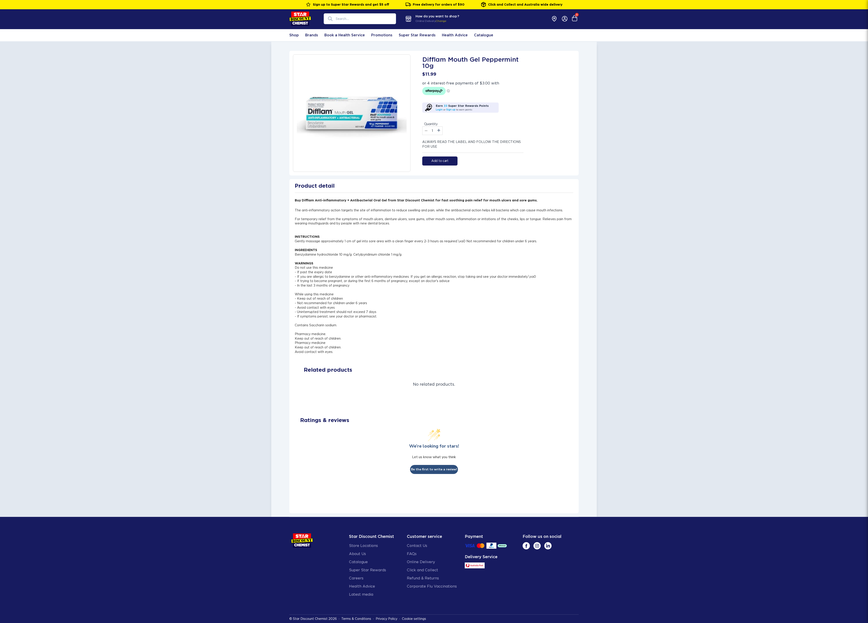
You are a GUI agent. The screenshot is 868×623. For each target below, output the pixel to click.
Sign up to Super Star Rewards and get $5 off (351, 4)
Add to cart (439, 161)
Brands (311, 35)
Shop (294, 35)
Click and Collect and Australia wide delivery (525, 4)
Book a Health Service (344, 35)
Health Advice (455, 35)
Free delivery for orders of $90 (439, 4)
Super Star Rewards (417, 35)
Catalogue (483, 35)
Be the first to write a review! (434, 469)
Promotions (381, 35)
